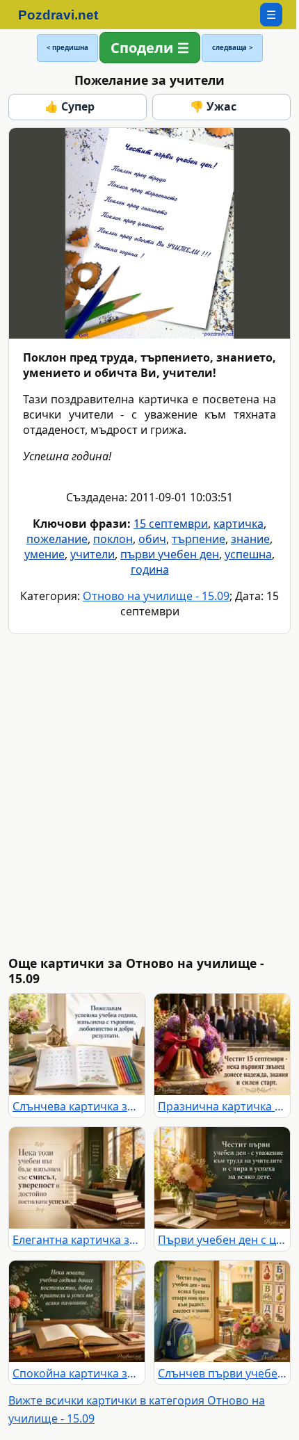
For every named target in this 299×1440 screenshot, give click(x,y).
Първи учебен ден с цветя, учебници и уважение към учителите (222, 1239)
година (150, 569)
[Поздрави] (65, 14)
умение (44, 554)
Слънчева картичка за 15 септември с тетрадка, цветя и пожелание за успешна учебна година (77, 1106)
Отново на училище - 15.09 (156, 596)
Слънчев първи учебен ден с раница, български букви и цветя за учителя (222, 1373)
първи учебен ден (169, 554)
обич (152, 539)
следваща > (232, 47)
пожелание (57, 539)
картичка (238, 523)
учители (92, 554)
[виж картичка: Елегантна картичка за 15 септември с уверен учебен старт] (77, 1178)
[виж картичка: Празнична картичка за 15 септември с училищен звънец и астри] (222, 1044)
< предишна (67, 47)
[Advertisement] (149, 794)
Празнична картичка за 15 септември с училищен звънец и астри (222, 1106)
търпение (198, 539)
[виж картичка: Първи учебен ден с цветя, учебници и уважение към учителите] (222, 1178)
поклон (113, 539)
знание (250, 539)
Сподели (142, 47)
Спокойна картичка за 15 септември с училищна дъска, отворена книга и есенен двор (77, 1373)
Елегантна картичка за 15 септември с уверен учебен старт (77, 1239)
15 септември (171, 523)
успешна (248, 554)
